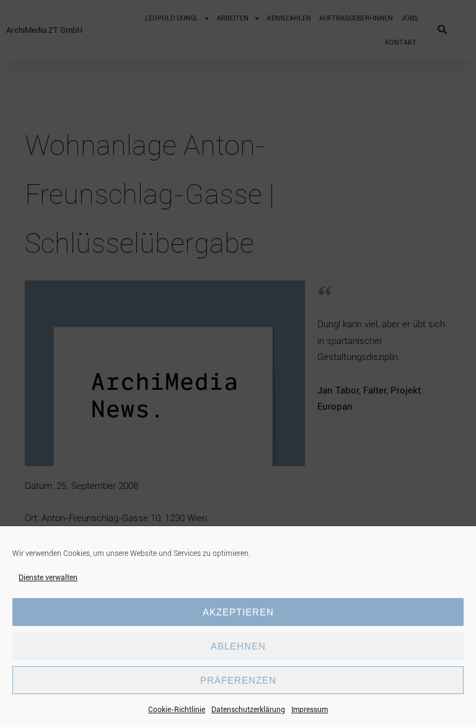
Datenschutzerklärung (248, 709)
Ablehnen (238, 646)
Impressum (309, 709)
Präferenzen (238, 680)
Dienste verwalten (48, 577)
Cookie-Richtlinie (176, 709)
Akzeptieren (238, 612)
